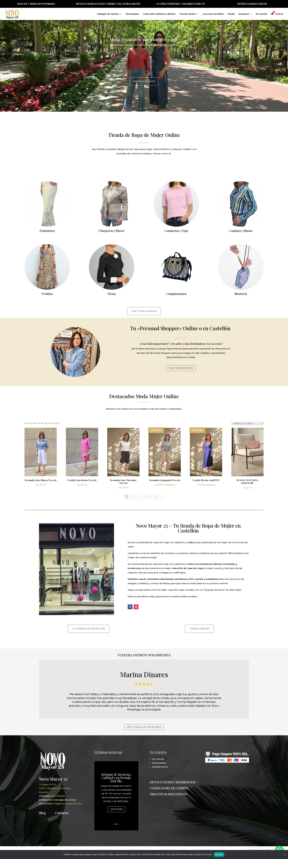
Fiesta (231, 14)
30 (146, 496)
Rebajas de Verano (108, 14)
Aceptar (219, 854)
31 (151, 496)
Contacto (61, 813)
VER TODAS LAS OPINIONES (144, 727)
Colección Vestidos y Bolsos (159, 14)
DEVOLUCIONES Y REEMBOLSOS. (173, 782)
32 (156, 496)
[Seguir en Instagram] (136, 606)
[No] (284, 854)
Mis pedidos (159, 762)
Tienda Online (187, 14)
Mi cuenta (261, 14)
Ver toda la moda (144, 311)
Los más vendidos (213, 14)
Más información (181, 368)
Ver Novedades (144, 81)
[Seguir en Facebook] (130, 606)
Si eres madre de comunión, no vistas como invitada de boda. (116, 776)
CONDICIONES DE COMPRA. (169, 788)
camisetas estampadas (160, 579)
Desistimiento (160, 766)
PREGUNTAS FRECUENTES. (169, 794)
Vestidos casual (137, 579)
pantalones (181, 579)
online (191, 542)
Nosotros (243, 14)
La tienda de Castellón (88, 628)
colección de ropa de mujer (188, 568)
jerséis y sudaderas (207, 579)
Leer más (116, 812)
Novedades (132, 14)
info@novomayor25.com (67, 803)
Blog (42, 813)
